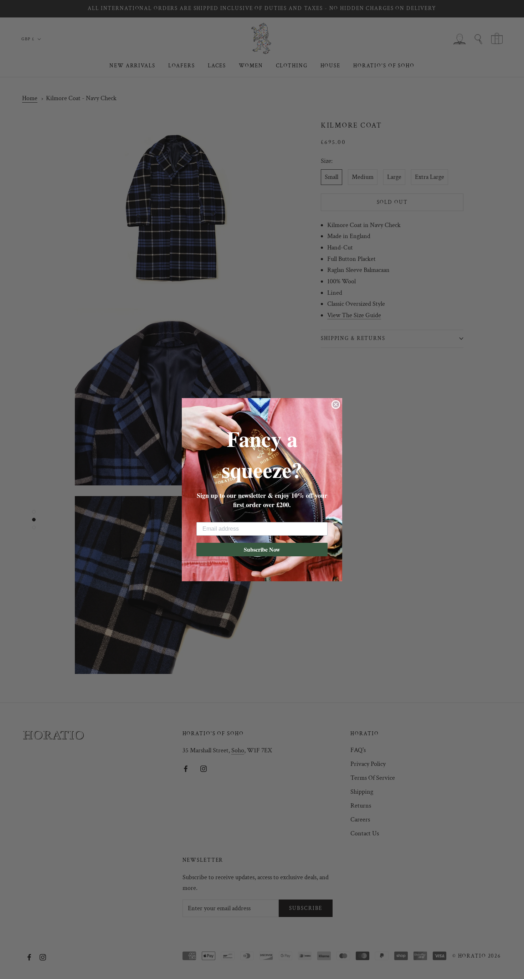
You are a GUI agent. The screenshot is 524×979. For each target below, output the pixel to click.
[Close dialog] (335, 404)
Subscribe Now (262, 549)
